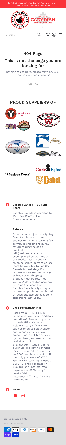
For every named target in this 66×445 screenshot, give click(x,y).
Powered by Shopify (13, 424)
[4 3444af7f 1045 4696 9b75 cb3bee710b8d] (48, 147)
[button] (47, 34)
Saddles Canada (11, 419)
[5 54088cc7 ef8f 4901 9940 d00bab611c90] (17, 174)
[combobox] (20, 34)
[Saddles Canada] (33, 19)
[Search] (39, 34)
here (19, 74)
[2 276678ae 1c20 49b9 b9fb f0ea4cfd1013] (17, 119)
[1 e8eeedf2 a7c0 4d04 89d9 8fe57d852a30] (17, 147)
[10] (48, 119)
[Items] (48, 174)
